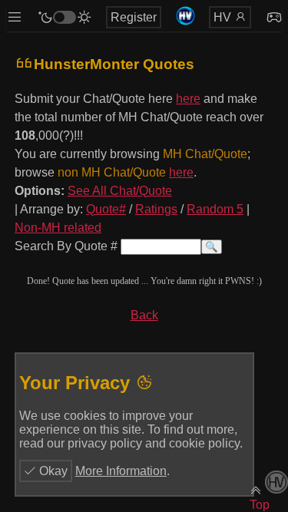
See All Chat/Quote (120, 190)
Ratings (156, 209)
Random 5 (215, 209)
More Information (121, 470)
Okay (52, 470)
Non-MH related (58, 227)
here (188, 98)
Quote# (106, 209)
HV (224, 17)
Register (134, 17)
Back (144, 315)
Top (260, 504)
